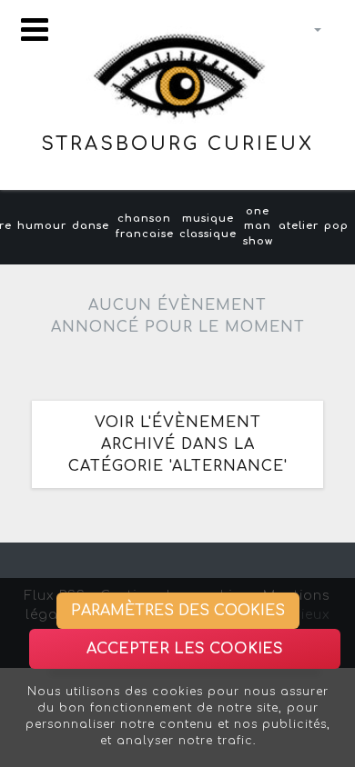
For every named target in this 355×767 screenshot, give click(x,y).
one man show (258, 226)
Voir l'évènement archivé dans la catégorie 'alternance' (178, 444)
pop (336, 226)
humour (41, 226)
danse (90, 226)
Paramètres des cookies (178, 611)
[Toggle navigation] (34, 29)
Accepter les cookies (184, 649)
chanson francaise (145, 226)
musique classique (208, 226)
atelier (299, 226)
